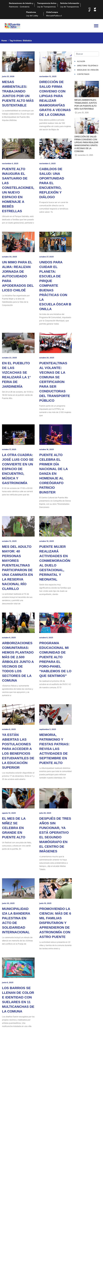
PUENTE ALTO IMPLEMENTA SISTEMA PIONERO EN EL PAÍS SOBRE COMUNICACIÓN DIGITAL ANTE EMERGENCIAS (55, 1089)
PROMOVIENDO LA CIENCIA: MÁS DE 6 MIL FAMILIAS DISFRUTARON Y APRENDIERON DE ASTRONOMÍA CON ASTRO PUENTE (55, 923)
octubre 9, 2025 (9, 637)
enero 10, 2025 (45, 1231)
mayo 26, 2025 (45, 982)
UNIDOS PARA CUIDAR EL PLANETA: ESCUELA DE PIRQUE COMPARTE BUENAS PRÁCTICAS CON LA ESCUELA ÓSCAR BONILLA (55, 285)
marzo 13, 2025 (8, 1152)
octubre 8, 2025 (46, 637)
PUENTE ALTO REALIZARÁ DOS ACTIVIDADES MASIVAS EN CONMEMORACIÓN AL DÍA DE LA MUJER (54, 1171)
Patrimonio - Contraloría (21, 5)
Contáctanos (83, 74)
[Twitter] (95, 8)
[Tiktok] (89, 10)
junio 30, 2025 (8, 903)
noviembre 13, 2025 (47, 76)
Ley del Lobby (32, 14)
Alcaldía (81, 61)
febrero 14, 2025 (9, 1231)
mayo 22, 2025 (45, 1069)
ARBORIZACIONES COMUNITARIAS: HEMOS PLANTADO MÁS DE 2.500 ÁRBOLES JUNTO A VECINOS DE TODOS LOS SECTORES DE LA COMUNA (18, 661)
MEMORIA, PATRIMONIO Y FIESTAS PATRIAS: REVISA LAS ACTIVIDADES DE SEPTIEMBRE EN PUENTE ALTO (54, 749)
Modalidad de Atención (88, 70)
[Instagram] (89, 8)
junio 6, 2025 (7, 982)
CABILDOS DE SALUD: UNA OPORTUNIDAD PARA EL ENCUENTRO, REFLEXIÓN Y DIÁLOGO (51, 183)
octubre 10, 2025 (46, 541)
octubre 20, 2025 (46, 358)
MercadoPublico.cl (54, 14)
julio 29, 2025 (45, 813)
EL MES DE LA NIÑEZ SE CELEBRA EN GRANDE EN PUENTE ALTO (13, 828)
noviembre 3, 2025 (47, 163)
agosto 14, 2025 (9, 813)
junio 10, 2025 (45, 903)
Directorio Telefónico (87, 65)
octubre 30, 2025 (9, 257)
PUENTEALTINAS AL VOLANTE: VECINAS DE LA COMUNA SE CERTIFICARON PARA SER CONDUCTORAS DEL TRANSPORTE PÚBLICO (54, 381)
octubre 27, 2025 (46, 257)
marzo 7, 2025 (45, 1152)
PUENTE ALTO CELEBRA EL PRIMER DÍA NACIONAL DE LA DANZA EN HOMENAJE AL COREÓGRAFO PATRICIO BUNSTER (53, 473)
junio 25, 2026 (8, 76)
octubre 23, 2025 (9, 358)
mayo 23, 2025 (8, 1069)
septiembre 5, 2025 (47, 729)
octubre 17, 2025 (9, 449)
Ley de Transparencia (46, 5)
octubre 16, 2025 (46, 449)
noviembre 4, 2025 (10, 163)
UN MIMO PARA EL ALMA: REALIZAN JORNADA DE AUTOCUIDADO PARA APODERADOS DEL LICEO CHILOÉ (18, 276)
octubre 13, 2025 (9, 541)
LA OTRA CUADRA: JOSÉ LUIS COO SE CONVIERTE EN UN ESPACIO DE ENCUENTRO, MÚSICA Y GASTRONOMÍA (18, 469)
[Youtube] (95, 10)
